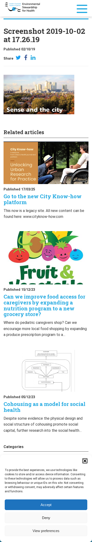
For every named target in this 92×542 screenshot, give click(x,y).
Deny (46, 518)
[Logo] (22, 6)
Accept (46, 505)
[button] (85, 460)
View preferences (46, 531)
